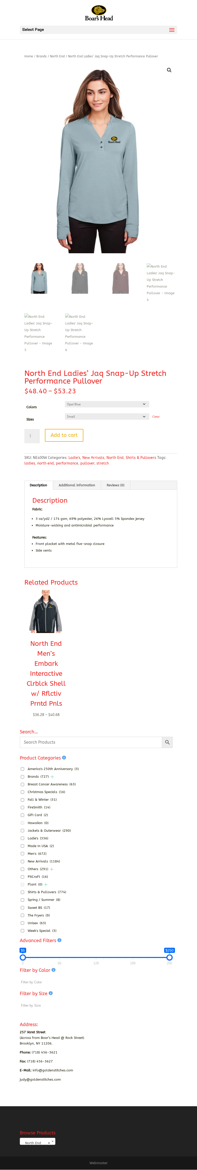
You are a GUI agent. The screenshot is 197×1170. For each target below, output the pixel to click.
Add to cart (64, 435)
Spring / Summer (44, 900)
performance (67, 463)
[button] (169, 70)
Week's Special (42, 931)
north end (45, 463)
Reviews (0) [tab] (115, 485)
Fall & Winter (42, 800)
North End (57, 56)
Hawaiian (38, 823)
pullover (87, 463)
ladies (29, 463)
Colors (31, 407)
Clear (156, 416)
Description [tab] (38, 485)
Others (38, 869)
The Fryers (39, 915)
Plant (35, 884)
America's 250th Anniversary (53, 769)
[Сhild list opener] (52, 776)
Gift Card (38, 815)
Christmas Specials (46, 792)
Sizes (30, 419)
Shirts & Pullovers (141, 458)
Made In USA (41, 846)
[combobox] (37, 1141)
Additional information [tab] (77, 485)
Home (28, 56)
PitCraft (38, 877)
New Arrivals (93, 458)
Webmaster (98, 1163)
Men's (37, 854)
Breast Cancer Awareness (52, 784)
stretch (102, 463)
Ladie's (74, 458)
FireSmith (39, 807)
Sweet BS (39, 908)
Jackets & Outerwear (49, 830)
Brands (41, 56)
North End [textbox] (36, 1143)
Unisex (37, 923)
